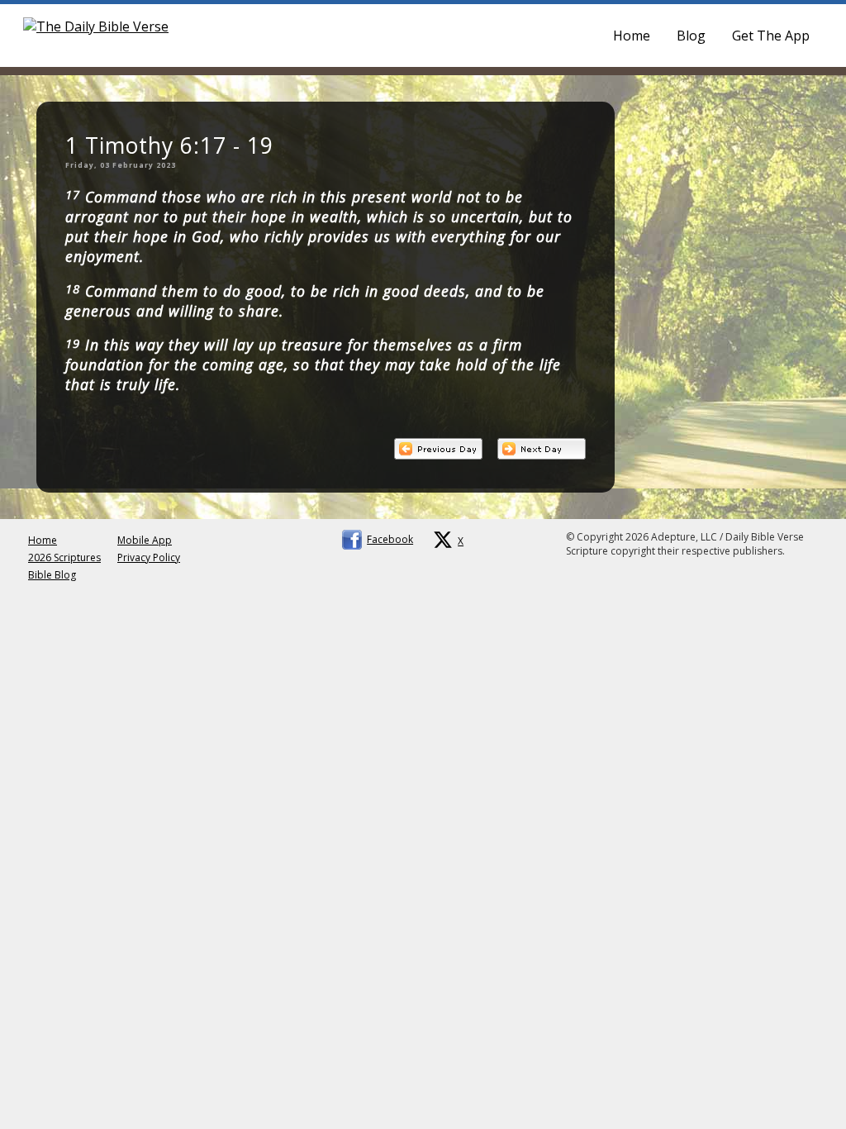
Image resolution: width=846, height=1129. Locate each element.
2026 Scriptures (64, 557)
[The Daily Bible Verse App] (96, 26)
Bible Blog (52, 575)
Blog (691, 35)
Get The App (771, 35)
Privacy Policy (148, 557)
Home (631, 35)
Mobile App (144, 540)
